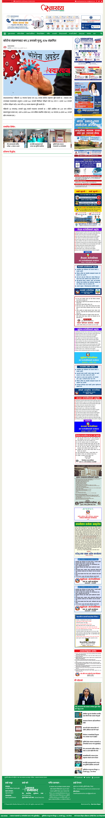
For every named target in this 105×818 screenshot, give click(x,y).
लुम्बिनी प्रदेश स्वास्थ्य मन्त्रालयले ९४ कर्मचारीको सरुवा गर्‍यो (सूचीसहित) (59, 146)
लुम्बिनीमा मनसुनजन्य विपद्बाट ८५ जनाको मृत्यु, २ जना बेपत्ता (39, 816)
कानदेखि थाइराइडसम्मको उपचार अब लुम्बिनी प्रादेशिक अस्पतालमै (37, 146)
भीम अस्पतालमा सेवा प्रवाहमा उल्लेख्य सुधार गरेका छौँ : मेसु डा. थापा (87, 708)
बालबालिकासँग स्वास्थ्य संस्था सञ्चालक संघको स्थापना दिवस (90, 756)
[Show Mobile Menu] (4, 33)
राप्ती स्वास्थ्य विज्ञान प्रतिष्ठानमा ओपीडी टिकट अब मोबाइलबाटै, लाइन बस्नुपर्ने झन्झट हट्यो (78, 816)
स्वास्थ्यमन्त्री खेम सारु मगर (62, 793)
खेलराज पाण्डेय (67, 799)
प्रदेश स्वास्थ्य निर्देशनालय (57, 789)
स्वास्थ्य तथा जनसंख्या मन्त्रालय (60, 786)
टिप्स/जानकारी (63, 33)
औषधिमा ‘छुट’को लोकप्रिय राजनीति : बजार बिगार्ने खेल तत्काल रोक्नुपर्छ (92, 715)
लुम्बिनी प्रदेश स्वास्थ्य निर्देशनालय (57, 795)
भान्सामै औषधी (73, 33)
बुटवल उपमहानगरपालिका (55, 799)
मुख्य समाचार (11, 33)
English (81, 33)
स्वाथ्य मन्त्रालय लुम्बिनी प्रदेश (59, 790)
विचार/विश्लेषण (40, 33)
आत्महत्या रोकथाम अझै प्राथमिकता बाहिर (91, 722)
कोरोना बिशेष (20, 33)
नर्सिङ (48, 33)
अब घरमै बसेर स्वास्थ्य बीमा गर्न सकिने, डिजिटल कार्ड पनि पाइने (91, 729)
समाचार (89, 33)
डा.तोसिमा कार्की (64, 797)
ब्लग (94, 33)
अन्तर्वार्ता (54, 33)
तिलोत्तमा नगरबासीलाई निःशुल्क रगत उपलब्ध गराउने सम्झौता (91, 736)
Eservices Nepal (95, 804)
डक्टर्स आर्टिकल (30, 33)
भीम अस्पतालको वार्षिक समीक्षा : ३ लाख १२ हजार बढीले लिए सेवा (13, 146)
